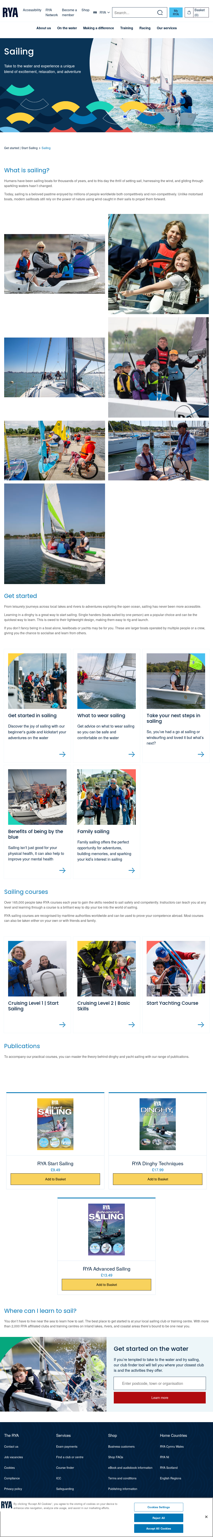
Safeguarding (65, 1489)
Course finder (65, 1467)
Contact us (11, 1446)
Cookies (9, 1467)
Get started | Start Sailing (21, 148)
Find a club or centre (69, 1457)
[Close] (206, 1516)
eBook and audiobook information (130, 1467)
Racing (145, 28)
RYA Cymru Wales (172, 1446)
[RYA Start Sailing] (55, 1124)
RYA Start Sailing (55, 1163)
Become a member (69, 12)
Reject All (158, 1518)
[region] (106, 1517)
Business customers (121, 1446)
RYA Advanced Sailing (106, 1268)
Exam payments (66, 1446)
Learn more (159, 1397)
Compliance (12, 1478)
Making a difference (98, 28)
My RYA (176, 12)
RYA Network (52, 12)
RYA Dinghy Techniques (157, 1163)
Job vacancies (13, 1457)
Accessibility (32, 9)
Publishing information (122, 1489)
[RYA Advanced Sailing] (106, 1229)
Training (126, 28)
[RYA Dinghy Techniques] (158, 1124)
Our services (167, 28)
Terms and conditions (122, 1478)
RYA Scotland (169, 1467)
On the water (67, 28)
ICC (58, 1478)
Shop (85, 9)
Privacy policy (13, 1489)
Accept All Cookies (158, 1528)
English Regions (170, 1478)
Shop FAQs (115, 1457)
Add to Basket (55, 1179)
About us (43, 28)
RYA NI (164, 1457)
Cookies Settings (158, 1507)
